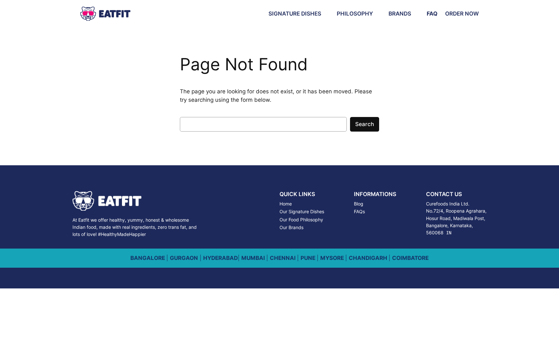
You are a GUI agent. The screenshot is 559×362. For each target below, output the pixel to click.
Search (364, 124)
